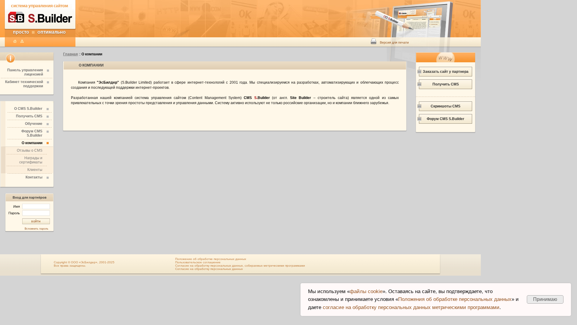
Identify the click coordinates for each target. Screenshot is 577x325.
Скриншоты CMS (445, 106)
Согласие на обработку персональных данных (209, 269)
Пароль (14, 213)
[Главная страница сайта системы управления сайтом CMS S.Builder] (40, 29)
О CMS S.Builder (28, 109)
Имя (17, 206)
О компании (32, 143)
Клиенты (34, 170)
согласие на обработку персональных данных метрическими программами (411, 307)
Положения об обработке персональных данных (454, 299)
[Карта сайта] (23, 41)
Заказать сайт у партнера (446, 72)
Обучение (33, 124)
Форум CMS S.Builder (31, 133)
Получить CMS (29, 116)
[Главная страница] (16, 41)
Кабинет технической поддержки (24, 84)
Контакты (34, 177)
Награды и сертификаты (30, 160)
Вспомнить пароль (36, 228)
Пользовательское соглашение (198, 262)
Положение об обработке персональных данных (210, 259)
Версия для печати (394, 42)
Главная (70, 54)
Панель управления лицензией (25, 72)
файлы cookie (366, 291)
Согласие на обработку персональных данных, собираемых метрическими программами (240, 265)
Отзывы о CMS (29, 150)
